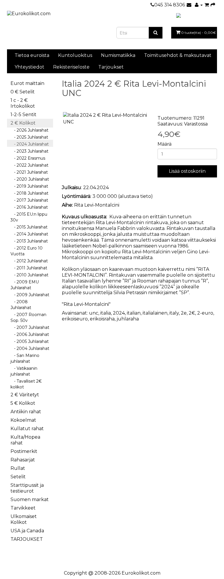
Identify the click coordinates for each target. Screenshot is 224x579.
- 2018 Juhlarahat (29, 193)
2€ (192, 313)
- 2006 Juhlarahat (29, 334)
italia (105, 313)
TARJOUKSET (26, 539)
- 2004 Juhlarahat (29, 348)
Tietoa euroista (32, 55)
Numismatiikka (118, 55)
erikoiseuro (75, 319)
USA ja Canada (27, 530)
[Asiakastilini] (199, 5)
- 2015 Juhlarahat (29, 227)
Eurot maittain (27, 83)
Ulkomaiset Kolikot (23, 519)
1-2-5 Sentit (23, 114)
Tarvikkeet (23, 508)
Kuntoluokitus (75, 55)
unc (93, 313)
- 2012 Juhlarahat (29, 261)
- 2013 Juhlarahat (29, 241)
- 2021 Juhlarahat (29, 172)
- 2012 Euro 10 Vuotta (26, 251)
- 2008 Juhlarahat (20, 304)
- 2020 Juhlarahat (29, 179)
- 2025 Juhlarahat (29, 137)
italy (174, 313)
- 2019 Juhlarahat (29, 186)
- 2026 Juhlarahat (29, 130)
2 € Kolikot (23, 123)
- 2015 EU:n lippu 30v (28, 217)
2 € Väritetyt (24, 394)
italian (134, 313)
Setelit (18, 476)
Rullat (17, 468)
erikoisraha (102, 319)
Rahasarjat (22, 460)
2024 (119, 313)
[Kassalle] (213, 5)
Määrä (165, 144)
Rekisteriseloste (71, 67)
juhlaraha (128, 319)
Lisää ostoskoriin (187, 171)
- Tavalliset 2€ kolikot (26, 384)
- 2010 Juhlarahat (29, 275)
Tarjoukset (111, 67)
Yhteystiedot (29, 67)
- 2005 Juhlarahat (29, 341)
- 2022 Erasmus (27, 158)
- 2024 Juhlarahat (29, 144)
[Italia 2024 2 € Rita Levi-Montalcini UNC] (105, 119)
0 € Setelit (22, 92)
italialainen (155, 313)
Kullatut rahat (27, 428)
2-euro (205, 313)
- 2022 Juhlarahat (29, 165)
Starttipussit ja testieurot (27, 488)
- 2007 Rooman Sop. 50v (28, 317)
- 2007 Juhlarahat (29, 327)
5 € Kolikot (22, 403)
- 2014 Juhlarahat (29, 234)
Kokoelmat (23, 420)
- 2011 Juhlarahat (28, 268)
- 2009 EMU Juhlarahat (24, 284)
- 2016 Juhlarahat (29, 207)
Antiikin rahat (25, 411)
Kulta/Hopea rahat (25, 440)
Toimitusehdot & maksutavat (177, 55)
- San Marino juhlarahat (24, 358)
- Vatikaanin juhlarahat (23, 371)
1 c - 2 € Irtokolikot (22, 103)
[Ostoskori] (206, 5)
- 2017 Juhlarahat (29, 200)
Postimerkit (23, 451)
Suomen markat (29, 499)
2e (184, 313)
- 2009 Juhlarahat (29, 294)
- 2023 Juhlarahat (29, 151)
